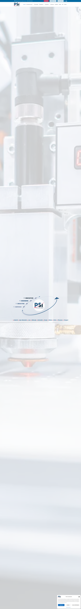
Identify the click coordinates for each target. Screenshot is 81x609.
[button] (79, 596)
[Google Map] (66, 1)
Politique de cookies (68, 607)
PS (23, 300)
